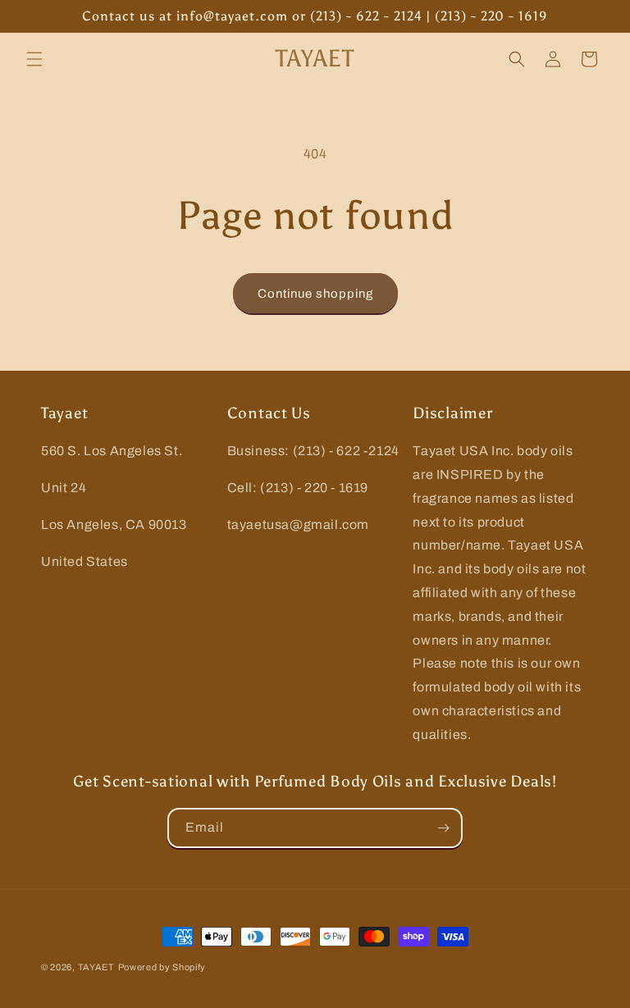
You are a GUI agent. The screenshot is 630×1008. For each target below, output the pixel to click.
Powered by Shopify (162, 967)
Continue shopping (315, 293)
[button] (34, 59)
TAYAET (96, 967)
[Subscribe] (443, 828)
